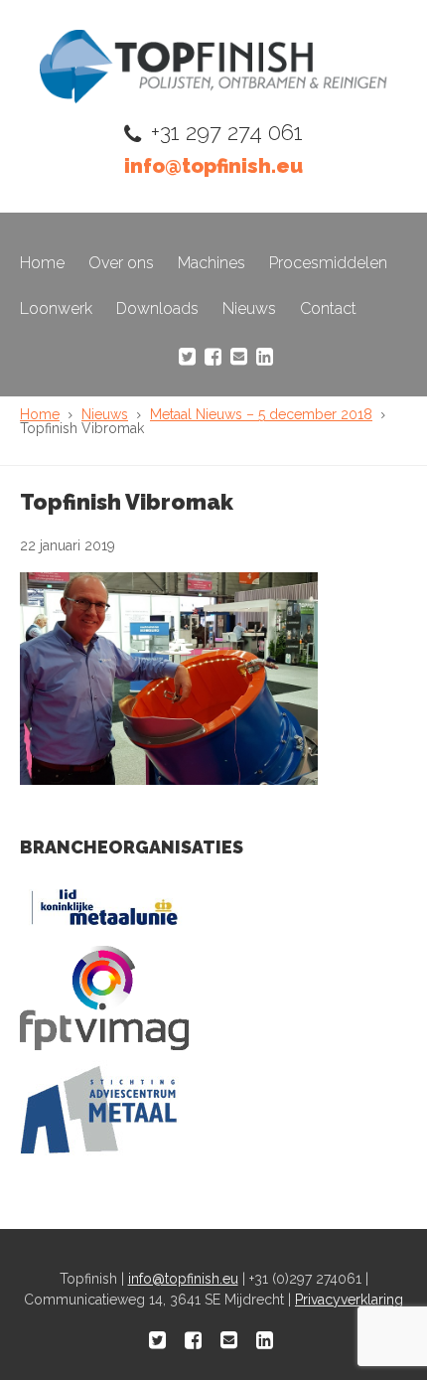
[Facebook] (213, 357)
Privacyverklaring (349, 1299)
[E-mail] (238, 357)
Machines (211, 262)
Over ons (121, 262)
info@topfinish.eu (213, 166)
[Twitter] (187, 357)
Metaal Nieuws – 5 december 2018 (261, 414)
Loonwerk (56, 308)
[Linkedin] (264, 357)
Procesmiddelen (328, 262)
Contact (328, 308)
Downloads (157, 308)
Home (42, 262)
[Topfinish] (213, 97)
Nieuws (249, 308)
